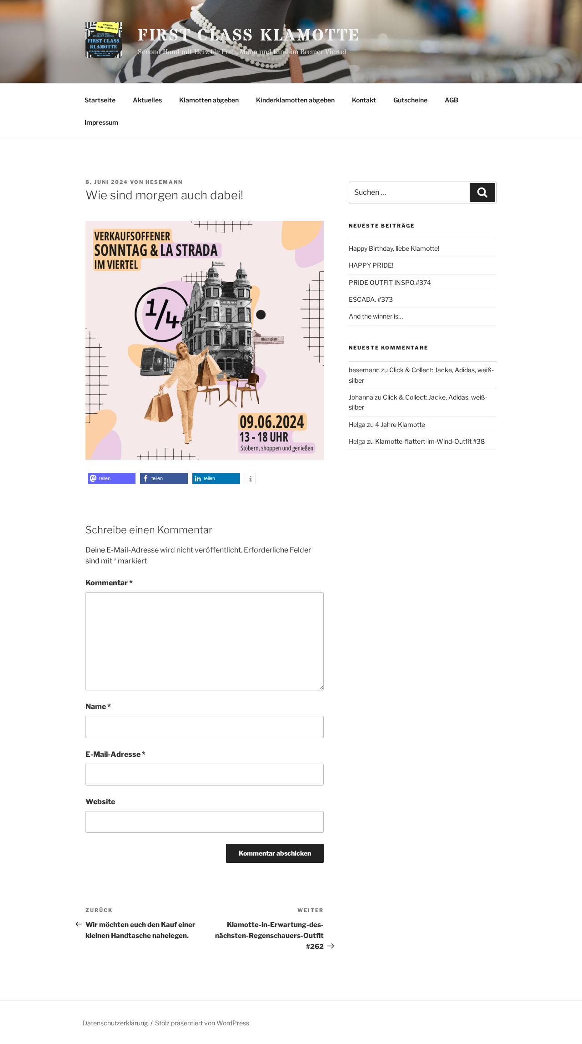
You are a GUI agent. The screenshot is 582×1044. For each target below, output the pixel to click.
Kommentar (109, 582)
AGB (451, 100)
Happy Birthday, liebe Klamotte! (394, 248)
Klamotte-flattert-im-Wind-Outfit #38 (430, 441)
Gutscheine (410, 100)
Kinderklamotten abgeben (295, 100)
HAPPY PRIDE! (371, 265)
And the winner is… (376, 316)
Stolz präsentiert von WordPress (202, 1023)
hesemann (164, 182)
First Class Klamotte (249, 36)
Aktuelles (147, 100)
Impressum (101, 122)
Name (98, 706)
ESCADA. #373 (371, 299)
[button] (111, 478)
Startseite (100, 100)
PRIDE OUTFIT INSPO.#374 (390, 282)
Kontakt (364, 100)
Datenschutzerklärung (115, 1023)
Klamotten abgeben (209, 100)
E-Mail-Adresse (115, 754)
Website (100, 801)
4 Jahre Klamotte (400, 424)
